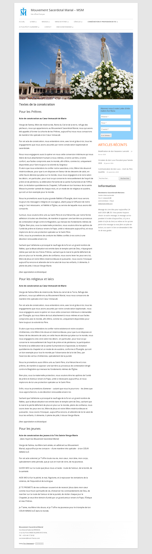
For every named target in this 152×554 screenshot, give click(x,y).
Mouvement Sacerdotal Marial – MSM (57, 10)
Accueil (22, 22)
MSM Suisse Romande (64, 27)
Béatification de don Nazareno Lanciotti (113, 151)
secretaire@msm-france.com (29, 538)
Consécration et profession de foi (102, 22)
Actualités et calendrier (28, 27)
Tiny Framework (28, 543)
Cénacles (77, 22)
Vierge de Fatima (61, 22)
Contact (48, 27)
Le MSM (32, 22)
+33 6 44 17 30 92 (28, 535)
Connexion (39, 543)
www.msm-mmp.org (105, 204)
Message (45, 22)
